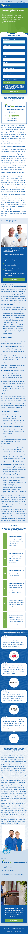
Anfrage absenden (14, 91)
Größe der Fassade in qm (8, 68)
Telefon (4, 50)
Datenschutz (18, 931)
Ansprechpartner (7, 45)
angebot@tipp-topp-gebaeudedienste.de (21, 2)
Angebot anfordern (14, 279)
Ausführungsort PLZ (7, 73)
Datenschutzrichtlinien (10, 88)
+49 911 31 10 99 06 (8, 1)
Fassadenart (6, 62)
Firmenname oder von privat (9, 39)
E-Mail (4, 56)
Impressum (10, 931)
